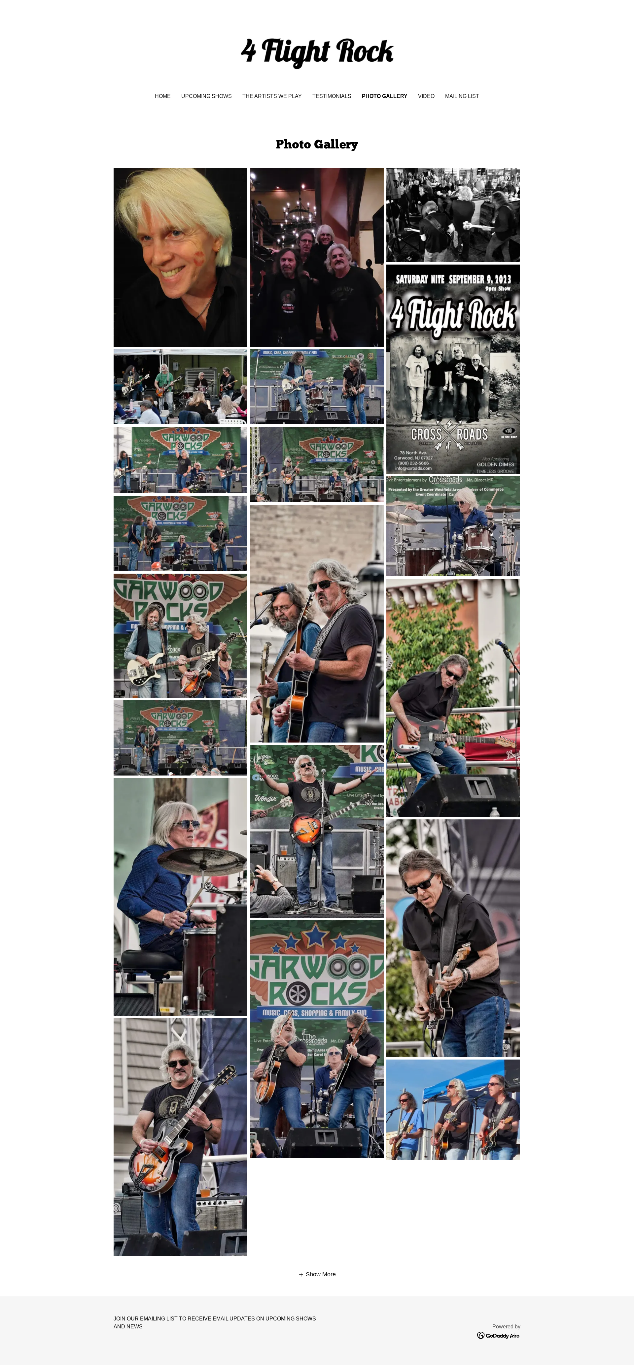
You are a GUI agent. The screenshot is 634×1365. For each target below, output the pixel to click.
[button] (317, 1274)
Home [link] (163, 96)
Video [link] (426, 96)
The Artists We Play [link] (272, 96)
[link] (317, 51)
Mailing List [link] (462, 96)
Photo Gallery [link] (384, 96)
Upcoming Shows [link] (206, 96)
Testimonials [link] (331, 96)
